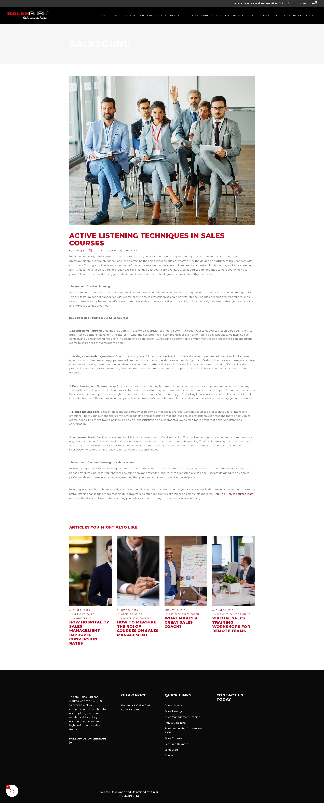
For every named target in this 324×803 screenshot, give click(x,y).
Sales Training (240, 614)
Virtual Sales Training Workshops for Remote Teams (231, 624)
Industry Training (175, 722)
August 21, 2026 (79, 610)
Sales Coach (190, 614)
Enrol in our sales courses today (234, 493)
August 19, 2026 (175, 610)
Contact (170, 755)
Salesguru (79, 250)
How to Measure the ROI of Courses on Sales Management (137, 628)
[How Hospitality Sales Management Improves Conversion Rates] (90, 571)
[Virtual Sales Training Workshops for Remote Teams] (233, 571)
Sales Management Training (182, 717)
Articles (132, 250)
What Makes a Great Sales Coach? (181, 622)
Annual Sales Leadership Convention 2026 (258, 3)
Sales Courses (173, 738)
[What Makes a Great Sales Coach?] (186, 571)
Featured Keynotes (177, 744)
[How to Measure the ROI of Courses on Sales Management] (138, 571)
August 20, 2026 (127, 610)
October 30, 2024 (105, 250)
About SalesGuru (175, 705)
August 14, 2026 (222, 610)
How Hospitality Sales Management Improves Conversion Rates (89, 633)
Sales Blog (171, 749)
